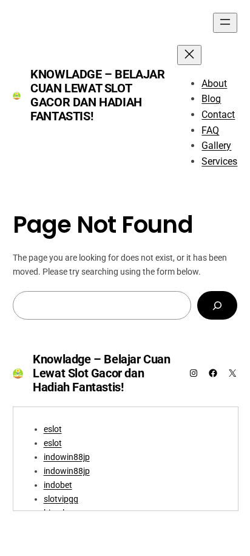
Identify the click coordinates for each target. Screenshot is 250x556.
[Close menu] (189, 55)
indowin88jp (67, 457)
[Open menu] (225, 23)
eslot (53, 429)
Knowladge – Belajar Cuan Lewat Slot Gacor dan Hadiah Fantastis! (97, 95)
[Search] (217, 305)
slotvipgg (61, 499)
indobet (58, 485)
